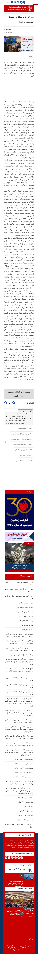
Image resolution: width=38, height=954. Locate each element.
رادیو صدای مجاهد (27, 439)
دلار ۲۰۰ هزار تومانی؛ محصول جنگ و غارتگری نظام (19, 597)
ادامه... (12, 847)
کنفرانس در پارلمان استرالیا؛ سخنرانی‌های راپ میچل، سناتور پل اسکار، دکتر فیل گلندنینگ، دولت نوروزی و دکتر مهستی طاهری (19, 702)
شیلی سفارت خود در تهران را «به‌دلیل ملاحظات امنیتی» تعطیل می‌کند (19, 721)
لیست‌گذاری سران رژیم (19, 444)
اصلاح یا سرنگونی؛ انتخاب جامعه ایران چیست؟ (19, 590)
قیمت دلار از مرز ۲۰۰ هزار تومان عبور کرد (20, 655)
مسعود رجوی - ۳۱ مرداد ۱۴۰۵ (24, 759)
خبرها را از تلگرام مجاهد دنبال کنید (19, 394)
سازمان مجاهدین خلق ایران (24, 434)
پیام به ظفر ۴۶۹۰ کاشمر (26, 815)
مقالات (8, 29)
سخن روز (22, 460)
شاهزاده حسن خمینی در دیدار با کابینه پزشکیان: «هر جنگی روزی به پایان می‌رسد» (19, 635)
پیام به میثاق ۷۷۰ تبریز (26, 616)
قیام (31, 450)
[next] (21, 913)
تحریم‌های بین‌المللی (21, 450)
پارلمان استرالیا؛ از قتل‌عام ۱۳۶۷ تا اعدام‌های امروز (19, 825)
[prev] (21, 875)
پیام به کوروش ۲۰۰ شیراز (25, 612)
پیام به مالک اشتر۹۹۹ (26, 621)
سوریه (30, 444)
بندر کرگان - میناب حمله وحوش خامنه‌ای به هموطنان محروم (16, 914)
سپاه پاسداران (15, 439)
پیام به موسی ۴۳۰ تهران (25, 802)
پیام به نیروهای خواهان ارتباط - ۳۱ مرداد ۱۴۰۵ (19, 686)
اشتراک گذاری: (29, 403)
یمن (12, 434)
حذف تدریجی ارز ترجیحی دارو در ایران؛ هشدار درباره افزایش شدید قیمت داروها (19, 649)
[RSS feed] (24, 2)
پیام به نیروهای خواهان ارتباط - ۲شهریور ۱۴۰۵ (19, 583)
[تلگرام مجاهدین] (21, 2)
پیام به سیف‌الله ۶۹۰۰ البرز (25, 820)
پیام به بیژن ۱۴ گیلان (26, 811)
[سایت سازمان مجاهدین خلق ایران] (19, 8)
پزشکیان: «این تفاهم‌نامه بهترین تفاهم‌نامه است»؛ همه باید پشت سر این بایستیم (19, 642)
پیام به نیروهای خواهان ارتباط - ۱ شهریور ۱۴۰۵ (19, 679)
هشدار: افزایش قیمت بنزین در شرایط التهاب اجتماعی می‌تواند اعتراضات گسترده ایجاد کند (19, 744)
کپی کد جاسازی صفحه (25, 411)
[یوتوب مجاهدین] (18, 2)
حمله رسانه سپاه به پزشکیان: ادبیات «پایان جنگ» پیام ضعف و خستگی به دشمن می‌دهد (19, 737)
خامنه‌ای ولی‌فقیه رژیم (26, 455)
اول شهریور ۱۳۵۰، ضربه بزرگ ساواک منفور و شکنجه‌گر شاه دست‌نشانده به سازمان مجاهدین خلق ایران (19, 752)
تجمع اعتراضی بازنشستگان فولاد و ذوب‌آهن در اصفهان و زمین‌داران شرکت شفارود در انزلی (19, 671)
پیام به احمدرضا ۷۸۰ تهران (25, 603)
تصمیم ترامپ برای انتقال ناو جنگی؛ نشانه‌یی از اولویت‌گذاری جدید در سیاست (16, 884)
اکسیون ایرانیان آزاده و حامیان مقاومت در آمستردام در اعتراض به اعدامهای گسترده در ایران (19, 661)
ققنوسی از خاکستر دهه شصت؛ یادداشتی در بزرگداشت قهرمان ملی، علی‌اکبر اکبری (19, 782)
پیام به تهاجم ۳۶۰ (27, 630)
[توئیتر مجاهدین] (15, 2)
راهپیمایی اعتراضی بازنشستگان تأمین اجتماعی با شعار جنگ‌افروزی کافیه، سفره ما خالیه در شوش (19, 729)
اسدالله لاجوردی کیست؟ (25, 798)
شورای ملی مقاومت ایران (25, 429)
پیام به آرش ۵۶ (28, 806)
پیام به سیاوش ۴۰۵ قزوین (25, 607)
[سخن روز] (19, 44)
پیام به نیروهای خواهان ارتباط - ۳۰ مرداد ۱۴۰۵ (19, 693)
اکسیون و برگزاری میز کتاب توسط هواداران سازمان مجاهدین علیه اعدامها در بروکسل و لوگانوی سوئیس (19, 713)
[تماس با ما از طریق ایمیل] (18, 857)
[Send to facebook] (5, 402)
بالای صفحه (30, 939)
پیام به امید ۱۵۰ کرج (27, 625)
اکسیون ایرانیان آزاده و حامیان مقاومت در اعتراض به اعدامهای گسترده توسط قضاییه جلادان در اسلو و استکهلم (19, 791)
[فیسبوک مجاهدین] (12, 2)
